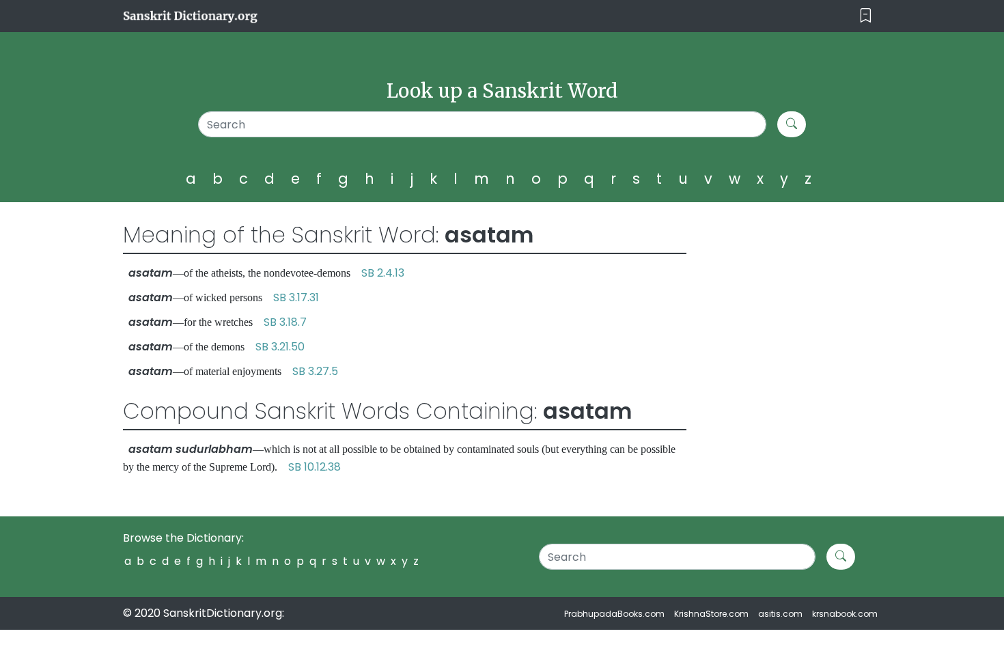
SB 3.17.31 (296, 297)
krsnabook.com (845, 614)
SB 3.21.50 (280, 347)
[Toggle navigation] (865, 16)
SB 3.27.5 (315, 371)
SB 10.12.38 (314, 467)
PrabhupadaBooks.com (614, 614)
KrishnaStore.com (711, 614)
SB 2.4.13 (382, 273)
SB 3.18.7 (285, 322)
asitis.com (780, 614)
